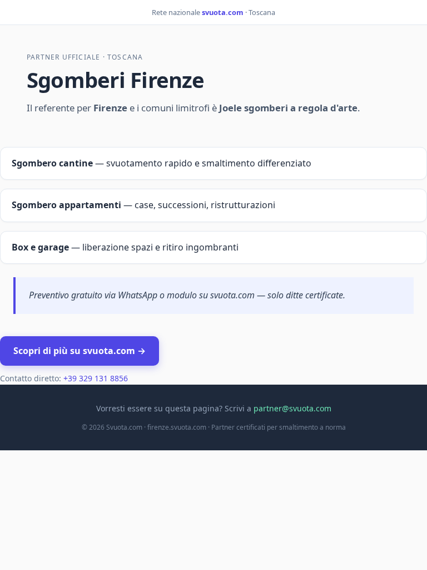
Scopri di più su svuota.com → (79, 351)
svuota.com (223, 12)
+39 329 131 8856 (95, 378)
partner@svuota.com (292, 408)
